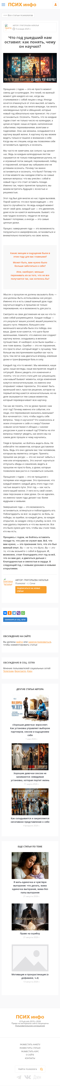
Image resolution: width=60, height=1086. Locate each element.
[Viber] (18, 613)
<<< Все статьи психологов (18, 15)
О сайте (30, 1054)
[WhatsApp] (23, 613)
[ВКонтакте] (5, 613)
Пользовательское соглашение (30, 1025)
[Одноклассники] (10, 613)
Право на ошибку (30, 933)
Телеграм (8, 671)
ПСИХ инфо (22, 4)
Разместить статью (30, 1048)
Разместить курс (30, 1051)
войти (19, 641)
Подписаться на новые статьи (28, 589)
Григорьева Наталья (29, 25)
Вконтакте (20, 671)
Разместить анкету (30, 1044)
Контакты (30, 1058)
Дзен (29, 671)
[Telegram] (14, 613)
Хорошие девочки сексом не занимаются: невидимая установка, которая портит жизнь (30, 777)
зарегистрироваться (39, 641)
